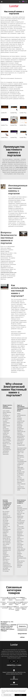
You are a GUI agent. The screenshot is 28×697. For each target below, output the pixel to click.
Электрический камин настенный (11, 608)
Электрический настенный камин (18, 603)
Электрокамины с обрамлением (18, 599)
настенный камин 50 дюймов (24, 608)
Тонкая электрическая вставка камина (18, 608)
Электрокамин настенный (4, 607)
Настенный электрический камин (4, 599)
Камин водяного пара (24, 599)
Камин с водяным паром (4, 603)
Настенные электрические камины (11, 599)
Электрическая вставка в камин (24, 603)
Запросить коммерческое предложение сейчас (22, 626)
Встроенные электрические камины (11, 603)
